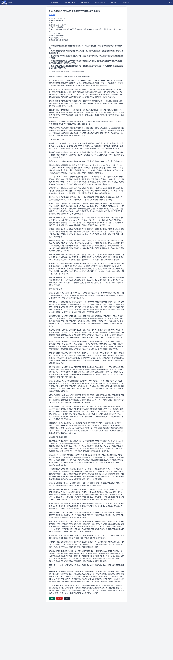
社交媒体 (114, 2)
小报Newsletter (70, 2)
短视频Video (85, 2)
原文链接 (52, 15)
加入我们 (126, 2)
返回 (67, 598)
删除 (59, 598)
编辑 (52, 598)
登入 (170, 2)
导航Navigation (100, 2)
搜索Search (56, 2)
